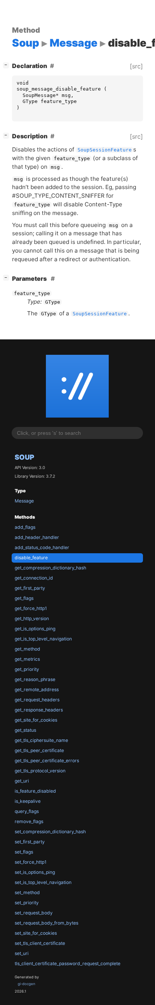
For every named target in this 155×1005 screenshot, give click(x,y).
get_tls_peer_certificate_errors (47, 760)
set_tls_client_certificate (40, 943)
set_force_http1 (31, 862)
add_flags (25, 527)
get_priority (27, 669)
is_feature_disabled (35, 791)
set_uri (22, 953)
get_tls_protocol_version (40, 770)
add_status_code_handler (42, 547)
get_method (27, 649)
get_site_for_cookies (36, 720)
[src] (136, 66)
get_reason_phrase (35, 679)
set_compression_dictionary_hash (50, 831)
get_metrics (27, 659)
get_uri (22, 781)
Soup (24, 457)
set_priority (27, 902)
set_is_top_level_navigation (43, 882)
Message (24, 501)
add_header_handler (37, 537)
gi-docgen (26, 984)
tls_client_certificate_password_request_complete (67, 963)
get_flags (24, 598)
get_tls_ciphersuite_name (41, 740)
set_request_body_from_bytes (46, 923)
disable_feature (31, 557)
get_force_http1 (31, 608)
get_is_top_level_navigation (43, 639)
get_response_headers (39, 710)
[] (7, 65)
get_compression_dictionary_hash (50, 568)
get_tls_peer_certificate (39, 750)
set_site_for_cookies (36, 933)
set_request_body (34, 913)
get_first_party (30, 588)
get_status (25, 730)
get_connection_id (34, 578)
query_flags (27, 811)
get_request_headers (37, 699)
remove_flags (29, 821)
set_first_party (30, 842)
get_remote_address (37, 689)
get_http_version (32, 618)
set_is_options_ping (35, 872)
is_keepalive (28, 801)
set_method (27, 892)
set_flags (24, 852)
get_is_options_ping (35, 628)
